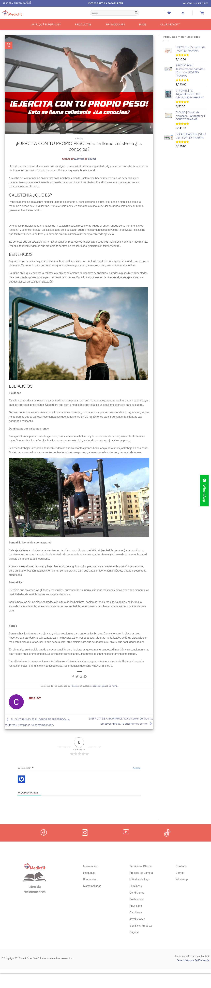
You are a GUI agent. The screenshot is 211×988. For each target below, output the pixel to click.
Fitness (79, 138)
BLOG (142, 24)
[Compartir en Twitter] (77, 676)
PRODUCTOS (83, 24)
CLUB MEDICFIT (170, 24)
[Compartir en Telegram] (85, 676)
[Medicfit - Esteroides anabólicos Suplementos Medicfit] (18, 13)
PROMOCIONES (115, 24)
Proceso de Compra (141, 872)
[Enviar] (136, 13)
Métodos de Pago (139, 879)
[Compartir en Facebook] (73, 676)
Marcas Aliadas (92, 886)
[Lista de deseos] (169, 13)
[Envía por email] (81, 676)
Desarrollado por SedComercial (193, 960)
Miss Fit (92, 159)
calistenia (96, 685)
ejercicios (106, 685)
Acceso (136, 767)
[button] (183, 13)
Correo (180, 872)
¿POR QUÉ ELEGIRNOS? (46, 24)
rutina (114, 685)
